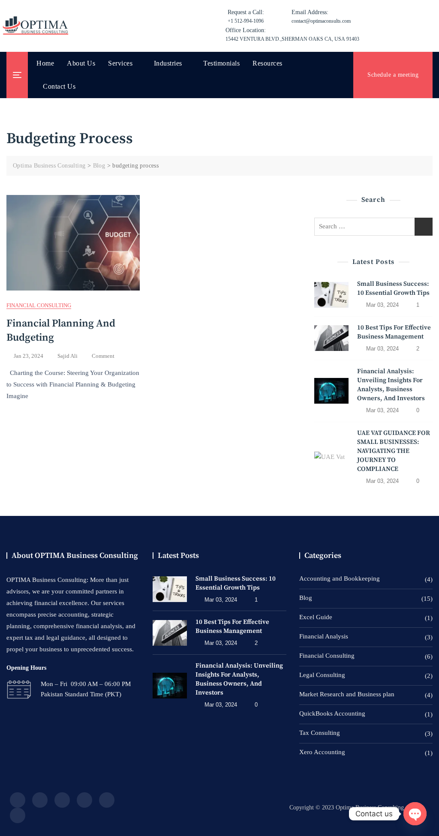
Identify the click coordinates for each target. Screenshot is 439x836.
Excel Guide (315, 617)
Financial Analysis (323, 636)
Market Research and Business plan (346, 694)
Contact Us (59, 86)
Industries (168, 63)
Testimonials (221, 63)
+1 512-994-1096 (246, 16)
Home (45, 63)
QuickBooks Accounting (332, 713)
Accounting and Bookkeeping (339, 578)
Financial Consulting (38, 305)
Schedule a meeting (392, 75)
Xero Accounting (322, 752)
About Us (81, 63)
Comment (103, 356)
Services (120, 63)
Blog (305, 597)
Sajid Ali (67, 356)
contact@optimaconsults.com (321, 16)
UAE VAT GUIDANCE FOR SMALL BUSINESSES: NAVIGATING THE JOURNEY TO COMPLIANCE (393, 451)
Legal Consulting (322, 674)
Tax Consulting (319, 732)
